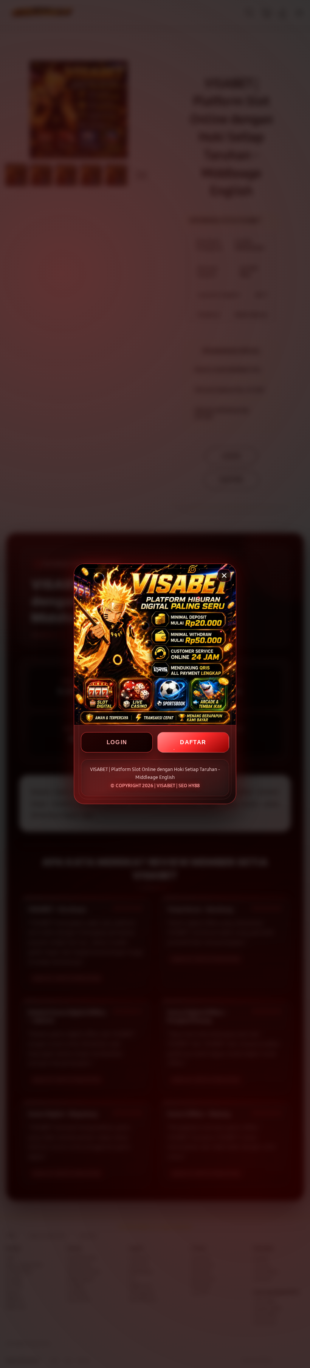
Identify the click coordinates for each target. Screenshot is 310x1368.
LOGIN (117, 742)
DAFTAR (193, 742)
